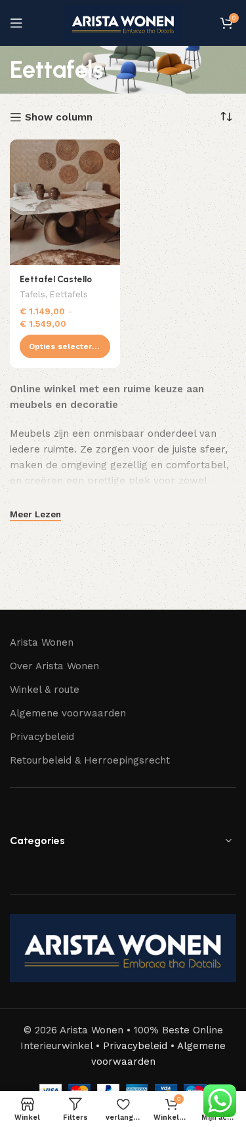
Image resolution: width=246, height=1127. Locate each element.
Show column (58, 117)
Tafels (32, 294)
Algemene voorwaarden (68, 713)
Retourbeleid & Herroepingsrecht (90, 760)
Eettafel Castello (56, 279)
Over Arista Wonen (54, 666)
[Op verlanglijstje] (108, 150)
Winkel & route (44, 689)
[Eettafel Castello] (65, 202)
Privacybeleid (42, 737)
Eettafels (69, 294)
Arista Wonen (41, 642)
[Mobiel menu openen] (16, 23)
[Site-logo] (123, 22)
